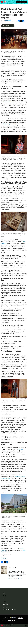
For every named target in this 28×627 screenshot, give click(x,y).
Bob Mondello (8, 20)
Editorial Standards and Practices (9, 609)
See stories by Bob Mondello (15, 579)
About (4, 598)
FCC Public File (5, 607)
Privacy (4, 595)
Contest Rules (5, 604)
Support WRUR (22, 2)
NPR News (5, 558)
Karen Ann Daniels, (8, 102)
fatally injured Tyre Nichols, (8, 124)
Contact (4, 601)
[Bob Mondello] (4, 570)
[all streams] (26, 625)
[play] (2, 625)
